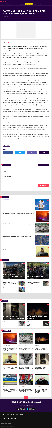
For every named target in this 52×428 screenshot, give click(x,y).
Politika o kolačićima (26, 422)
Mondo (3, 414)
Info (3, 8)
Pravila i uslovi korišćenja (6, 423)
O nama (2, 422)
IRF (4, 145)
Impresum (13, 422)
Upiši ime (5, 171)
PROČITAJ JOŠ (7, 330)
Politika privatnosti (41, 422)
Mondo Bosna (19, 414)
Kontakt (18, 422)
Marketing (8, 422)
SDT (8, 145)
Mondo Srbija (10, 414)
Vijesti (6, 42)
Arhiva (33, 422)
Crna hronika (7, 8)
